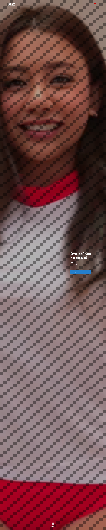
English (94, 3)
